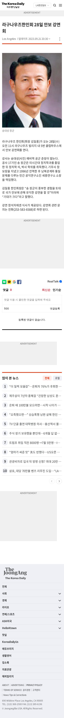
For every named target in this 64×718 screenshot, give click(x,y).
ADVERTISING (17, 685)
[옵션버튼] (60, 39)
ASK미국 (7, 621)
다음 (59, 481)
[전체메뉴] (60, 5)
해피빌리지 (8, 676)
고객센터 (36, 690)
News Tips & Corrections (14, 695)
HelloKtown (9, 628)
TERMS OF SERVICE (12, 690)
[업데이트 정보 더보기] (34, 39)
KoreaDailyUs (10, 641)
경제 (4, 600)
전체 (47, 378)
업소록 (5, 662)
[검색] (55, 5)
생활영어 (6, 655)
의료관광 (6, 669)
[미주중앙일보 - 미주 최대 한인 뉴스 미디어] (13, 5)
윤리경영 (26, 690)
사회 (4, 593)
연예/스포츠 (8, 614)
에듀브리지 (8, 648)
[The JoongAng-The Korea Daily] (15, 573)
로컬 (57, 378)
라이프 (5, 607)
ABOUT (5, 685)
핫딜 (4, 635)
